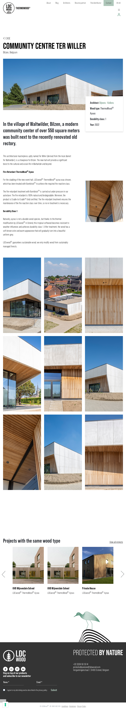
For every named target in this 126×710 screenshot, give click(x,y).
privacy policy (42, 690)
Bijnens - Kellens (106, 102)
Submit (54, 690)
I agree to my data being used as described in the (27, 690)
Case (7, 38)
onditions (65, 706)
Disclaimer (72, 706)
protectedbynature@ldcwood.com (86, 667)
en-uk (118, 3)
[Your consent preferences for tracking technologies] (5, 705)
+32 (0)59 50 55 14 (80, 664)
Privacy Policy (81, 706)
